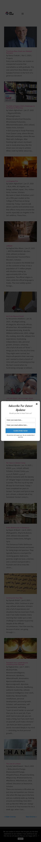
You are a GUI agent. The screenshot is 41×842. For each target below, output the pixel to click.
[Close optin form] (37, 404)
